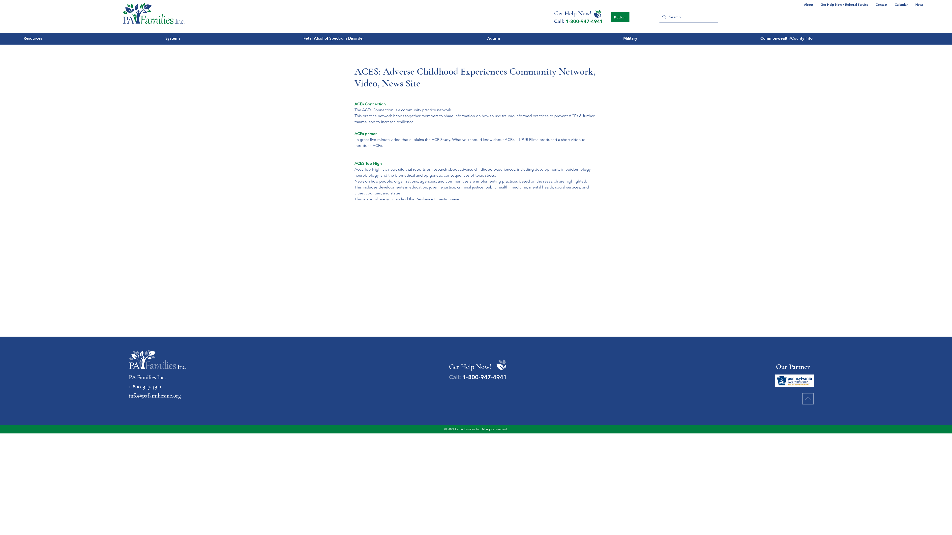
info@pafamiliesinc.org (155, 395)
